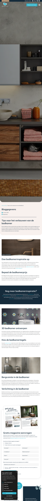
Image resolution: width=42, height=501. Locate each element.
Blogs (6, 205)
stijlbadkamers (31, 294)
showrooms (11, 298)
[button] (9, 498)
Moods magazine (19, 268)
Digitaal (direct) (8, 443)
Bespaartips (5, 214)
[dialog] (9, 485)
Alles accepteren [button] (9, 493)
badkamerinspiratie (30, 266)
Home (3, 205)
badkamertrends (19, 295)
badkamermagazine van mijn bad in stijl (18, 438)
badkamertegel (8, 343)
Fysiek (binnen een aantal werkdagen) (13, 445)
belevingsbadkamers (6, 295)
